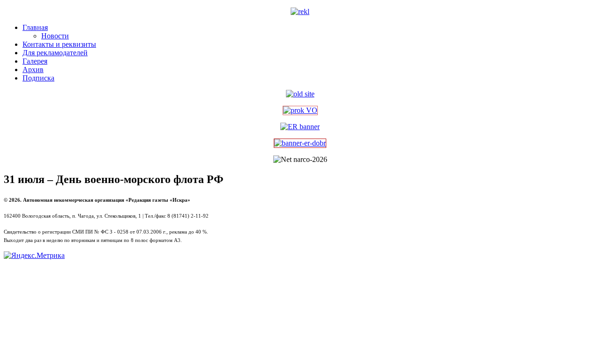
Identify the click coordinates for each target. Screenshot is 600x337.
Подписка (38, 78)
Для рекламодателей (55, 53)
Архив (33, 69)
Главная (35, 27)
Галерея (34, 61)
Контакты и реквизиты (59, 44)
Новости (55, 36)
